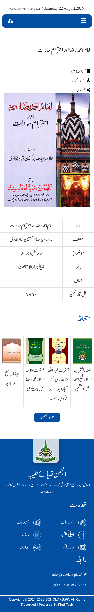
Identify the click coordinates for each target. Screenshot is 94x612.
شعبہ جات (67, 522)
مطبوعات (23, 522)
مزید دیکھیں (47, 417)
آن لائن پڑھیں (78, 71)
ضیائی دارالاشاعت (31, 267)
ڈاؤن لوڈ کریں (78, 80)
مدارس (24, 547)
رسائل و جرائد (31, 253)
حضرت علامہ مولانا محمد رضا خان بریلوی (35, 379)
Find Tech (65, 604)
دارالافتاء (68, 547)
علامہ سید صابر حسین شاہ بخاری (31, 239)
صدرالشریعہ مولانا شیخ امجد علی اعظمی (82, 379)
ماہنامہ (25, 534)
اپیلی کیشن (67, 534)
